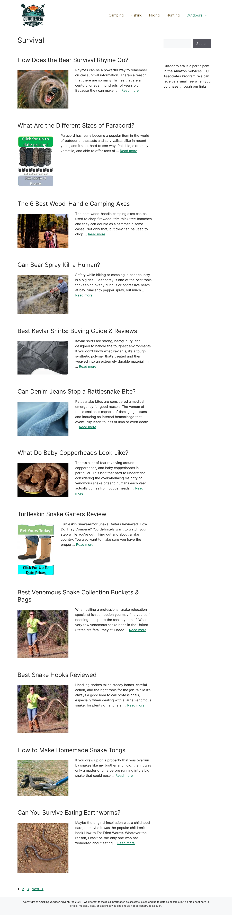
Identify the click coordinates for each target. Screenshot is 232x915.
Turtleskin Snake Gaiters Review (61, 514)
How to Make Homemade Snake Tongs (71, 750)
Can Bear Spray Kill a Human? (58, 264)
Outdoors (194, 15)
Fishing (136, 15)
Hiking (154, 15)
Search (202, 44)
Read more (130, 90)
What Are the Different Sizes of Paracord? (75, 125)
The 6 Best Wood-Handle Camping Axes (73, 203)
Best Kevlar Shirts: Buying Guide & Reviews (77, 330)
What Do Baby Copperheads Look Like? (72, 452)
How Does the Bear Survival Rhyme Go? (72, 59)
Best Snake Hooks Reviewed (57, 674)
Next (37, 889)
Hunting (173, 15)
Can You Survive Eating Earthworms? (68, 812)
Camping (116, 15)
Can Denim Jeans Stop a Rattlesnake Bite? (76, 391)
